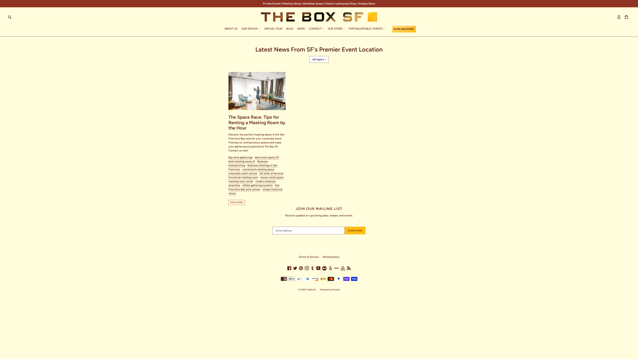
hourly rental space (272, 177)
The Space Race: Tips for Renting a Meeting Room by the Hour (256, 122)
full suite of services (271, 173)
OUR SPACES (249, 28)
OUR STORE (335, 28)
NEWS (301, 28)
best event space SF (267, 157)
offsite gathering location (257, 185)
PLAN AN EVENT (403, 29)
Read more (236, 202)
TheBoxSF (311, 289)
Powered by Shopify (330, 289)
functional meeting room (243, 177)
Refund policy (331, 256)
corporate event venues (242, 173)
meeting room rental (240, 181)
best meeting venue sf (241, 161)
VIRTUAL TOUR (273, 28)
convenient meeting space (258, 169)
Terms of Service (309, 256)
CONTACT (315, 28)
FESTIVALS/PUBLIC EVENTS (366, 28)
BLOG (289, 28)
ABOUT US (230, 28)
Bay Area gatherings (240, 157)
